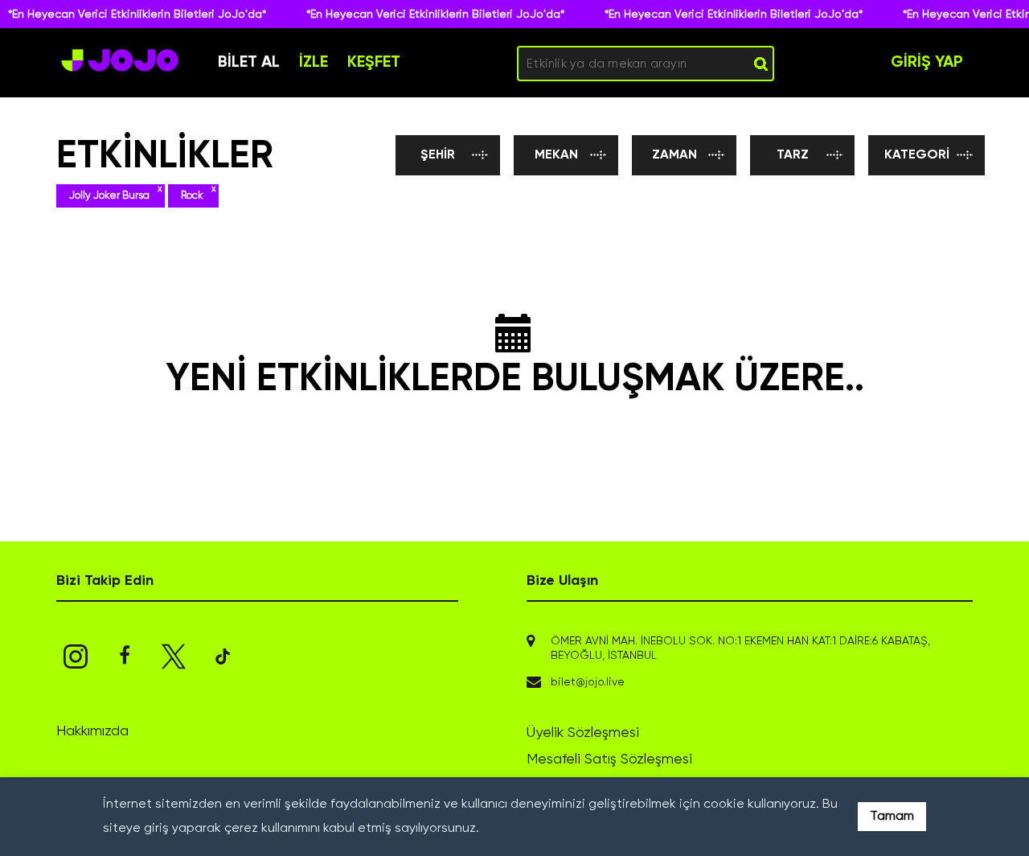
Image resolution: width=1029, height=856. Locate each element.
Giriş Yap (927, 63)
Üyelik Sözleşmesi (583, 733)
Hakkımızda (92, 731)
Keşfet (373, 63)
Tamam (892, 816)
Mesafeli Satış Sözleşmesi (609, 759)
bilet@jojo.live (588, 682)
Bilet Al (249, 63)
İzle (313, 63)
